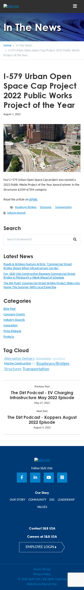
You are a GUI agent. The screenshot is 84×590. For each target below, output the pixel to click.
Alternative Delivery (19, 359)
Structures (46, 207)
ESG (52, 500)
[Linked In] (35, 478)
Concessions (43, 358)
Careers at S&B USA (42, 536)
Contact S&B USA (42, 528)
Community (37, 500)
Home (7, 45)
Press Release (12, 331)
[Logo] (19, 6)
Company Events (14, 314)
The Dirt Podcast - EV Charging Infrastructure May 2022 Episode (42, 395)
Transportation (63, 207)
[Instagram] (62, 478)
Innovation (11, 325)
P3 (33, 363)
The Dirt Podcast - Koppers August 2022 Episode (42, 420)
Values (42, 507)
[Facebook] (22, 478)
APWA (33, 199)
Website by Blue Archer (42, 584)
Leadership (66, 500)
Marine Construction (17, 363)
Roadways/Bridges (26, 207)
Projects (9, 337)
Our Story (17, 500)
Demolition (58, 358)
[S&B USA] (42, 460)
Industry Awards (16, 213)
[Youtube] (49, 478)
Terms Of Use (42, 569)
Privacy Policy (42, 574)
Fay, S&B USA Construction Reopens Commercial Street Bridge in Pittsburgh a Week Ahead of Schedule (39, 276)
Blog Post (10, 309)
